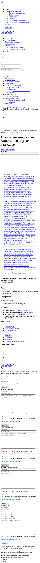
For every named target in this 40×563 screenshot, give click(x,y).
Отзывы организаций (16, 47)
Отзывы (8, 46)
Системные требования (17, 20)
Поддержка (9, 337)
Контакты (8, 28)
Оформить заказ (10, 325)
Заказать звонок (7, 282)
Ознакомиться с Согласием (10, 421)
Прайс (7, 76)
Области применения (12, 42)
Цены (7, 9)
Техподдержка (14, 15)
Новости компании (11, 94)
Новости (8, 26)
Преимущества (10, 40)
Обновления (13, 96)
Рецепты (12, 18)
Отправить (5, 387)
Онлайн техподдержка (17, 13)
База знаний (13, 17)
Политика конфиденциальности (20, 22)
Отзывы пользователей (17, 49)
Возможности (10, 38)
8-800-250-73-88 (6, 33)
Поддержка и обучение (13, 11)
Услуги (7, 24)
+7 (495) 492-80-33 (7, 31)
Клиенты (8, 51)
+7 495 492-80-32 (22, 310)
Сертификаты (10, 44)
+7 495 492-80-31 (22, 314)
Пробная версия (10, 330)
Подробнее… (5, 561)
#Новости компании (8, 150)
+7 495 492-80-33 (27, 312)
